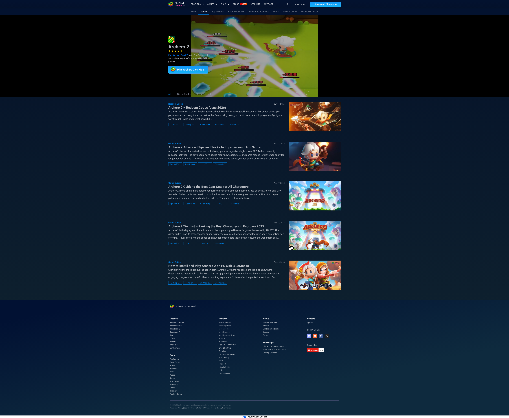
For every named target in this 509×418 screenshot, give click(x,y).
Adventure (174, 369)
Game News (205, 125)
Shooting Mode (225, 326)
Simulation (174, 384)
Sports (172, 388)
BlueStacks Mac (176, 326)
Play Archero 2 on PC (178, 55)
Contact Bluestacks (270, 329)
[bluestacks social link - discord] (309, 336)
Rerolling (222, 351)
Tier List (205, 243)
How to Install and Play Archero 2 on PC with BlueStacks (208, 266)
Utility (221, 370)
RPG (205, 164)
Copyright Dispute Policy (193, 408)
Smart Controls (225, 348)
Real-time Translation (227, 345)
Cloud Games (175, 362)
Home (193, 11)
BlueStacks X (220, 125)
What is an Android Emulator (274, 349)
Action (175, 125)
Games (210, 4)
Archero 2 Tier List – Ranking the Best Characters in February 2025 (216, 226)
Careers (266, 332)
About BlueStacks (270, 322)
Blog (223, 4)
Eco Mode (223, 341)
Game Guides (184, 94)
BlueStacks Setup (205, 283)
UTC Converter (224, 373)
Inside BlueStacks (236, 11)
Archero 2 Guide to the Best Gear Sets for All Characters (208, 187)
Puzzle (172, 375)
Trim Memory (224, 357)
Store (239, 4)
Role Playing (190, 164)
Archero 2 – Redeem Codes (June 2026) (197, 107)
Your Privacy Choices (257, 416)
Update (310, 322)
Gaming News (190, 125)
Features (196, 4)
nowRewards (175, 348)
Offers (172, 338)
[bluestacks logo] (176, 4)
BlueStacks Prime (177, 322)
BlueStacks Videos (309, 11)
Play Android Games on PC (273, 346)
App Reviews (217, 11)
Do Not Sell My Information (221, 408)
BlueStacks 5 (175, 329)
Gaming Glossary (270, 353)
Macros (222, 338)
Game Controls (225, 322)
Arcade (172, 372)
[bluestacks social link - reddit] (315, 336)
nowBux (173, 341)
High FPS (222, 364)
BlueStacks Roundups (259, 11)
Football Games (176, 394)
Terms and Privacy (176, 408)
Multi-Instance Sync (226, 335)
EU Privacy (206, 408)
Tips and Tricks (175, 164)
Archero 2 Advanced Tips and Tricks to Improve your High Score (214, 147)
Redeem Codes (290, 11)
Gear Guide (190, 204)
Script (221, 361)
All (169, 94)
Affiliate (255, 4)
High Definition (225, 367)
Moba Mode (223, 329)
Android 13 (174, 345)
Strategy (173, 391)
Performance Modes (227, 354)
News (275, 11)
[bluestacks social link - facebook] (321, 336)
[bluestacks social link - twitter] (327, 336)
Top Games (174, 359)
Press (265, 335)
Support (268, 4)
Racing (172, 378)
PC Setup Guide (175, 283)
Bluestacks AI (175, 332)
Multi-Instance (224, 332)
